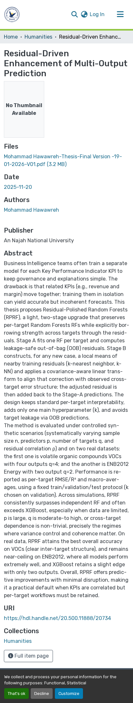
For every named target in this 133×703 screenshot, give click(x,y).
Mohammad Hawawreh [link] (31, 210)
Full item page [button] (31, 656)
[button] (12, 14)
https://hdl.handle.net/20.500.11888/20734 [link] (57, 618)
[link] (66, 160)
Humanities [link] (38, 37)
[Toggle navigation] (120, 14)
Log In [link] (97, 14)
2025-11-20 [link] (18, 187)
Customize (68, 693)
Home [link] (11, 37)
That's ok (16, 693)
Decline (41, 693)
